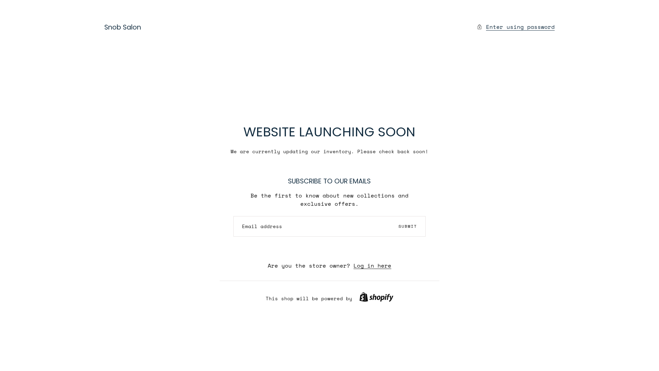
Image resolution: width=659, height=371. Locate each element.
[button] (376, 297)
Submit (407, 226)
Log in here (372, 265)
